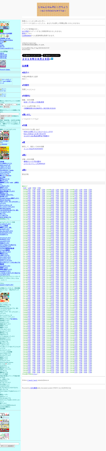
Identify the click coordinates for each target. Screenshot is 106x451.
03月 (75, 195)
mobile (12, 170)
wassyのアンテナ (5, 241)
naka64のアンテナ (5, 246)
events (2, 45)
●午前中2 (26, 96)
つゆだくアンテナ (5, 167)
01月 (29, 195)
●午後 (24, 125)
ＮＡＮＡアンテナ (5, 189)
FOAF (2, 42)
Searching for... (4, 170)
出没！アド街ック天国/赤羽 (34, 102)
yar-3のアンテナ (5, 274)
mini (11, 182)
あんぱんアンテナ (5, 252)
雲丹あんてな (4, 193)
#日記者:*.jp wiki (5, 38)
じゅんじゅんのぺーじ (6, 48)
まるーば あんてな (5, 217)
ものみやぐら (4, 234)
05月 (52, 193)
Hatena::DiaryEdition (6, 40)
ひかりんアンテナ (5, 168)
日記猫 (2, 161)
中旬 (34, 188)
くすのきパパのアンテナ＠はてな (10, 273)
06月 (75, 193)
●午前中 (25, 85)
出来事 (25, 66)
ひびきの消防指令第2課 (7, 248)
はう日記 (25, 31)
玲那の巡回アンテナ (6, 269)
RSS (23, 33)
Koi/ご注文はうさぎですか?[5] (35, 134)
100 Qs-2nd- (3, 54)
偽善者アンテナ (4, 182)
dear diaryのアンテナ (6, 231)
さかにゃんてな (4, 173)
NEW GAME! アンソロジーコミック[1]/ (38, 132)
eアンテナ (3, 203)
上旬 (29, 188)
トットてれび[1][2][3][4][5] (33, 149)
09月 (75, 191)
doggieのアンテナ (5, 259)
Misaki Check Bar (5, 200)
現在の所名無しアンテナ (7, 191)
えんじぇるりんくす (6, 205)
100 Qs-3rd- (3, 56)
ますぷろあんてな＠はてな (8, 245)
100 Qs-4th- (3, 58)
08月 (52, 191)
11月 (52, 189)
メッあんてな (4, 215)
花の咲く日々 (4, 196)
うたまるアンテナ (5, 212)
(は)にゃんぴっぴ (5, 165)
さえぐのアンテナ (5, 257)
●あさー (25, 72)
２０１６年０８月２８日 (35, 59)
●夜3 (24, 170)
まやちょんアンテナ (6, 260)
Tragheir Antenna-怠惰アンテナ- (9, 198)
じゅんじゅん (32, 380)
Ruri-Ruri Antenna (5, 208)
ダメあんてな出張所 (6, 33)
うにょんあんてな (5, 172)
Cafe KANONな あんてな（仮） (9, 210)
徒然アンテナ (4, 187)
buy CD (2, 46)
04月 (29, 193)
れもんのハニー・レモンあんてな (10, 262)
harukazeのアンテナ (6, 233)
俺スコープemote (5, 175)
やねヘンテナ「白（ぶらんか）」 (10, 201)
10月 (29, 189)
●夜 (23, 142)
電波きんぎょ (4, 253)
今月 (24, 188)
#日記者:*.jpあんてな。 (7, 194)
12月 (75, 189)
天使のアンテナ (4, 243)
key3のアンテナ (5, 229)
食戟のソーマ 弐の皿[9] (32, 161)
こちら (35, 374)
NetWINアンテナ (5, 239)
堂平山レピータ (4, 179)
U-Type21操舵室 (5, 250)
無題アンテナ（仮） (6, 227)
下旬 (39, 188)
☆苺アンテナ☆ (4, 255)
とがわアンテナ (4, 186)
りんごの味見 (4, 225)
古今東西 (33, 388)
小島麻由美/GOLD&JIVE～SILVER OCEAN (40, 108)
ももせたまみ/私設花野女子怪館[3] (36, 136)
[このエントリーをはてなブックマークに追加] (52, 59)
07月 (29, 191)
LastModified (26, 35)
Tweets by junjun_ (5, 69)
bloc (1, 43)
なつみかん (14, 319)
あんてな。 (3, 213)
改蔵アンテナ (4, 267)
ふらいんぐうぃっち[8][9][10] (34, 164)
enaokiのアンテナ (5, 271)
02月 (52, 195)
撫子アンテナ (4, 180)
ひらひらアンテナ (5, 238)
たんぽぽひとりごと (6, 163)
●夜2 (24, 155)
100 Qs (2, 53)
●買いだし (26, 114)
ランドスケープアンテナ (7, 207)
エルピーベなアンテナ (6, 285)
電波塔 (2, 264)
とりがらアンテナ (5, 224)
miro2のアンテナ (5, 266)
